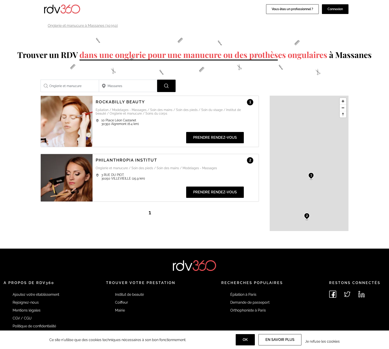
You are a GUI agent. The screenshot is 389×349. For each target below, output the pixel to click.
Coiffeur (121, 302)
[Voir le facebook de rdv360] (332, 294)
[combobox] (70, 86)
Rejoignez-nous (26, 302)
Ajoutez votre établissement (36, 294)
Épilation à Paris (243, 294)
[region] (309, 163)
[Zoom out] (343, 107)
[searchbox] (70, 86)
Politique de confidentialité (34, 326)
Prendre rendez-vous (215, 137)
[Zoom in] (343, 101)
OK (245, 339)
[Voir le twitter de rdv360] (347, 294)
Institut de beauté (129, 294)
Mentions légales (27, 310)
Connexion (335, 9)
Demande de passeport (249, 302)
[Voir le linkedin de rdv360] (361, 294)
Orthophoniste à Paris (248, 310)
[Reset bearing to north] (343, 114)
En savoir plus (279, 339)
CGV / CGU (22, 318)
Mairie (120, 310)
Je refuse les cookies (322, 341)
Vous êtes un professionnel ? (292, 9)
